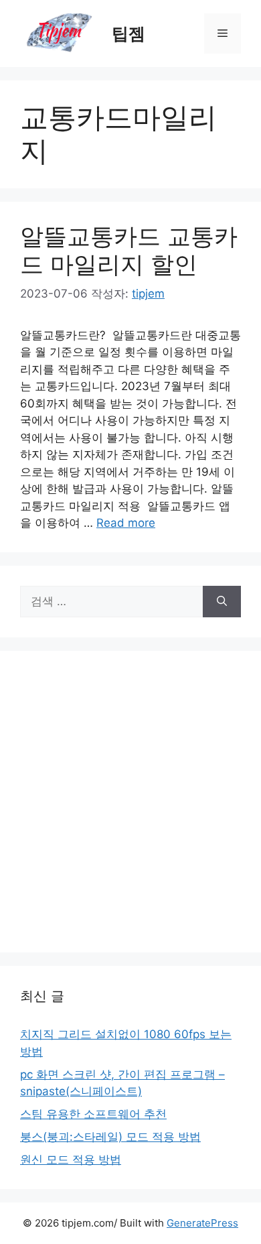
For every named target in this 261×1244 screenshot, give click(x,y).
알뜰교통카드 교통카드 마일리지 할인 (129, 250)
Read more (125, 523)
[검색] (222, 602)
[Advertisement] (130, 801)
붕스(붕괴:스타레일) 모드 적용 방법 (110, 1136)
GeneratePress (202, 1223)
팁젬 (128, 33)
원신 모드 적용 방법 (70, 1159)
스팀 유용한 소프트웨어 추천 (93, 1114)
